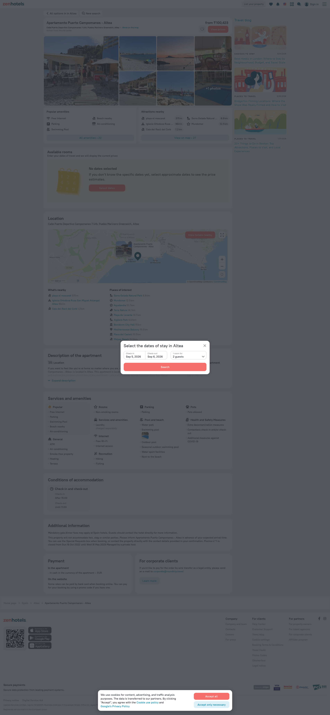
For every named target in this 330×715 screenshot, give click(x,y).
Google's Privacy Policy (115, 706)
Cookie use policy (148, 702)
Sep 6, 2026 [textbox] (155, 356)
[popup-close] (205, 345)
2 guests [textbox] (178, 356)
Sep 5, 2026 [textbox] (133, 356)
